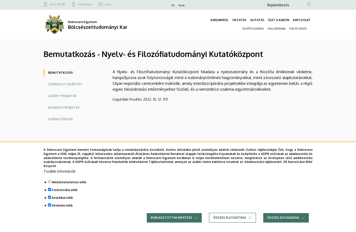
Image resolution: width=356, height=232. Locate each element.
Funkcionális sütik (64, 190)
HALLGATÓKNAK (277, 28)
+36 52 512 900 (57, 4)
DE (173, 5)
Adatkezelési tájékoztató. (263, 162)
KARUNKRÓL (219, 20)
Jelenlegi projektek (63, 107)
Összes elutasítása (229, 217)
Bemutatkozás (60, 72)
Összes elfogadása (283, 217)
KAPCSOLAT (301, 20)
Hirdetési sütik (62, 205)
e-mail (108, 4)
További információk (60, 171)
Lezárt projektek (62, 96)
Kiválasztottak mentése (171, 217)
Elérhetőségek (60, 119)
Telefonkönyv (84, 4)
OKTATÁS (239, 20)
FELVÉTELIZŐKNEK (253, 28)
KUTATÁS (257, 20)
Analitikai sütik (62, 198)
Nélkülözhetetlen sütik (69, 182)
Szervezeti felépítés (65, 84)
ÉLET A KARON (278, 20)
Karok (181, 5)
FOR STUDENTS (298, 28)
